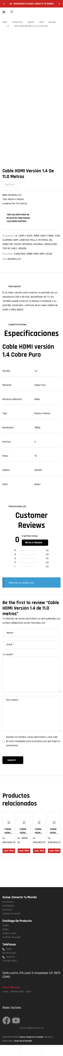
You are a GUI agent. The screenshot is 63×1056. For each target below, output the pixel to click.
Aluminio (7, 240)
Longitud (24, 240)
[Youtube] (16, 1020)
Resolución (51, 244)
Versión (22, 248)
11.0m (57, 235)
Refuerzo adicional (32, 244)
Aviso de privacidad (23, 1040)
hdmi (42, 254)
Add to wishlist (9, 817)
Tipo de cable (9, 248)
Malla (33, 240)
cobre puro (32, 254)
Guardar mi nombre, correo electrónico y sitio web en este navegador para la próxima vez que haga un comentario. (33, 741)
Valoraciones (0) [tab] (17, 506)
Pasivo (17, 244)
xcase (49, 254)
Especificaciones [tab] (17, 324)
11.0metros (19, 254)
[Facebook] (6, 1020)
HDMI (15, 240)
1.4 (15, 235)
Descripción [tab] (15, 286)
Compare (14, 817)
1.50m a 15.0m (25, 235)
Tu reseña (8, 654)
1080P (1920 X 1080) (43, 235)
